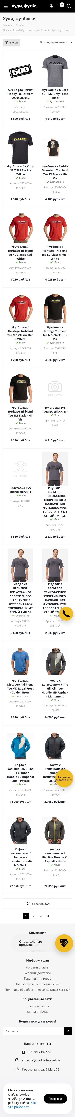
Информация (37, 960)
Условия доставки (37, 973)
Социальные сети (37, 999)
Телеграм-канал (37, 1006)
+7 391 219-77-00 (40, 1052)
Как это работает (22, 1105)
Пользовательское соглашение (37, 984)
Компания (37, 933)
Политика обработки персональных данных (37, 990)
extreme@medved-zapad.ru (41, 1060)
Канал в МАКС (37, 1012)
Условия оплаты (37, 967)
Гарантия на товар (37, 978)
